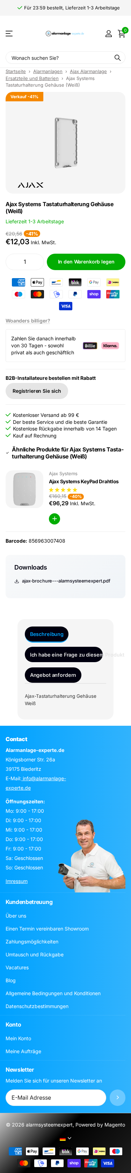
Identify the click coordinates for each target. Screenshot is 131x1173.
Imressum (17, 881)
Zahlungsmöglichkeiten (32, 941)
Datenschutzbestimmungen (37, 1006)
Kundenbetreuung (29, 901)
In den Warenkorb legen (86, 262)
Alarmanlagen (48, 71)
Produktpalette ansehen (10, 34)
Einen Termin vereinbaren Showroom (47, 929)
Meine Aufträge (23, 1051)
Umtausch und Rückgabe (35, 954)
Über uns (16, 916)
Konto (13, 1024)
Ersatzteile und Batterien (32, 78)
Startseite (16, 71)
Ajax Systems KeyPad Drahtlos (84, 481)
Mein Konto (18, 1038)
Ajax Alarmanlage (88, 71)
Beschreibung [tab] (47, 634)
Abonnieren (117, 1097)
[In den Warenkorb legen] (54, 518)
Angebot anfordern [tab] (53, 675)
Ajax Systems (63, 473)
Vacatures (17, 967)
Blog (11, 980)
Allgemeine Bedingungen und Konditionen (53, 993)
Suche (117, 57)
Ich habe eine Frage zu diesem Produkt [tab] (66, 655)
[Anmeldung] (108, 33)
